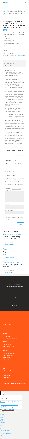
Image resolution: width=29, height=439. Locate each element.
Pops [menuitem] (1, 412)
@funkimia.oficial (7, 324)
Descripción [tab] (7, 61)
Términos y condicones (8, 353)
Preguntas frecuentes (8, 373)
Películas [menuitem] (2, 419)
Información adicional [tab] (9, 63)
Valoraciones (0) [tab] (7, 65)
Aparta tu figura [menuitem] (3, 431)
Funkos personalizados (8, 346)
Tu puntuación (8, 188)
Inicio (4, 10)
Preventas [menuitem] (2, 427)
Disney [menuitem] (1, 416)
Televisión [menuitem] (2, 420)
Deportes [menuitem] (2, 424)
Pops (7, 10)
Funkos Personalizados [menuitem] (5, 430)
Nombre (7, 204)
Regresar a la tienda (9, 403)
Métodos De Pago (7, 377)
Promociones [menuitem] (3, 428)
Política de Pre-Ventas (8, 361)
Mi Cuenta (5, 368)
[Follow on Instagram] (7, 321)
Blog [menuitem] (1, 435)
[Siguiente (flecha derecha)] (1, 438)
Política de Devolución (8, 359)
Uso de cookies (6, 357)
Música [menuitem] (1, 425)
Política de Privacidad (8, 355)
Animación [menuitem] (2, 414)
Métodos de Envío (7, 375)
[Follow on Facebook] (4, 321)
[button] (8, 51)
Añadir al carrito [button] (9, 245)
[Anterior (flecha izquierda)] (0, 438)
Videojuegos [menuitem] (2, 422)
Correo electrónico (9, 210)
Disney (10, 10)
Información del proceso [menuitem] (5, 433)
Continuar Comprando (10, 407)
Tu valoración (8, 190)
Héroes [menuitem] (1, 417)
